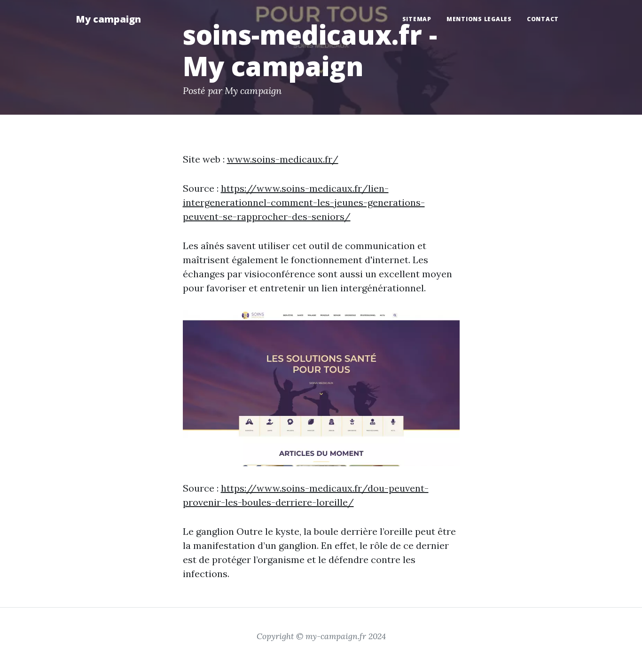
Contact (543, 19)
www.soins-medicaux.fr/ (282, 159)
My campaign (108, 19)
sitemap (416, 19)
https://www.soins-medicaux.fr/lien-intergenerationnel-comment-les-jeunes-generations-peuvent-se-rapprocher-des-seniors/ (304, 202)
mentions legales (479, 19)
